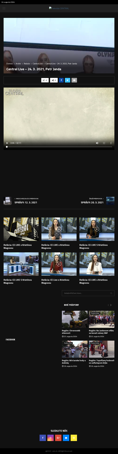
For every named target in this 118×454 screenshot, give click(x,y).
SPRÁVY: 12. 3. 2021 (26, 202)
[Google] (58, 438)
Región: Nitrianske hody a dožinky (74, 361)
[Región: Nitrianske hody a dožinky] (74, 349)
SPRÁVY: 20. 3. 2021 (92, 202)
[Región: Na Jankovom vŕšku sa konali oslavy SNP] (102, 319)
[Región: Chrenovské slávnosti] (74, 319)
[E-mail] (66, 438)
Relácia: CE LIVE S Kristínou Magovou (93, 246)
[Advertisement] (59, 172)
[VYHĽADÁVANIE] (111, 293)
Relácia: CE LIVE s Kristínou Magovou (18, 246)
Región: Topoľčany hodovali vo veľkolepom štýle (101, 361)
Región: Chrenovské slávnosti (71, 331)
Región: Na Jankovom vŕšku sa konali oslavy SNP (101, 331)
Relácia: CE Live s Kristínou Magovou (55, 281)
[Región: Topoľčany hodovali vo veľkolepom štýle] (102, 349)
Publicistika (68, 313)
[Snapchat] (74, 438)
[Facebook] (43, 438)
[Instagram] (50, 438)
